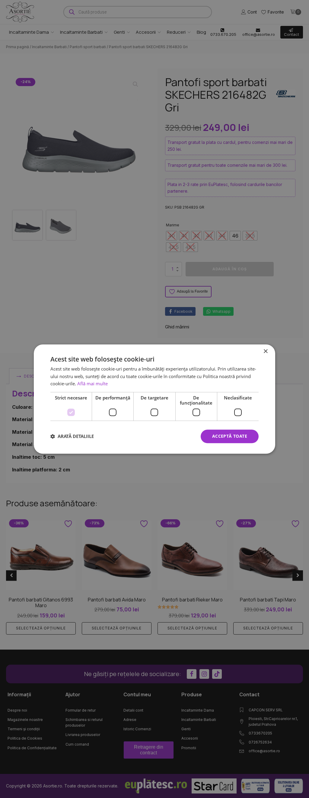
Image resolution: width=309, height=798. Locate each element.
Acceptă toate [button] (229, 436)
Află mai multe (92, 384)
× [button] (265, 351)
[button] (72, 436)
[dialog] (154, 399)
